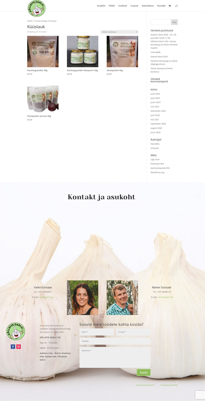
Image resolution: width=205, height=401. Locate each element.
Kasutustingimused (148, 385)
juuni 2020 (156, 132)
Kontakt (161, 6)
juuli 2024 (155, 98)
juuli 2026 (155, 93)
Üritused (155, 148)
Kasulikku (155, 143)
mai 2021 (155, 119)
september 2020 (158, 123)
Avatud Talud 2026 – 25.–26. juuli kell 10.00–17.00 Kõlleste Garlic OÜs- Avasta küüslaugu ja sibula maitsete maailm (164, 41)
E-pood (134, 6)
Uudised (122, 6)
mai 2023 (155, 106)
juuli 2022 (155, 115)
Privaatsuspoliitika (169, 385)
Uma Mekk (155, 52)
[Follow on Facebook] (13, 346)
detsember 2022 (158, 111)
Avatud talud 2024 (159, 56)
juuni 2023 (156, 102)
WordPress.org (157, 172)
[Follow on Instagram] (18, 346)
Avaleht (101, 6)
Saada (144, 372)
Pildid (112, 6)
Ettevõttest (148, 6)
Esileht (30, 21)
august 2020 (156, 128)
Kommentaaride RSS (160, 168)
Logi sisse (155, 159)
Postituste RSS (157, 163)
